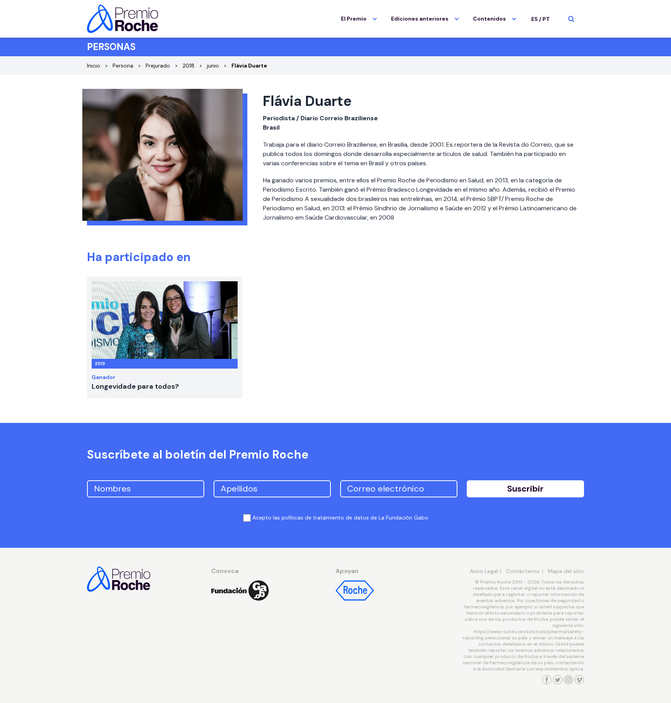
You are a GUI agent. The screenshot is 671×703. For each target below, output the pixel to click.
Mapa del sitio (566, 571)
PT (546, 19)
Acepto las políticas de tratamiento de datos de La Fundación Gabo (340, 517)
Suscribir (525, 488)
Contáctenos (523, 571)
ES (534, 19)
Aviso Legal (484, 571)
